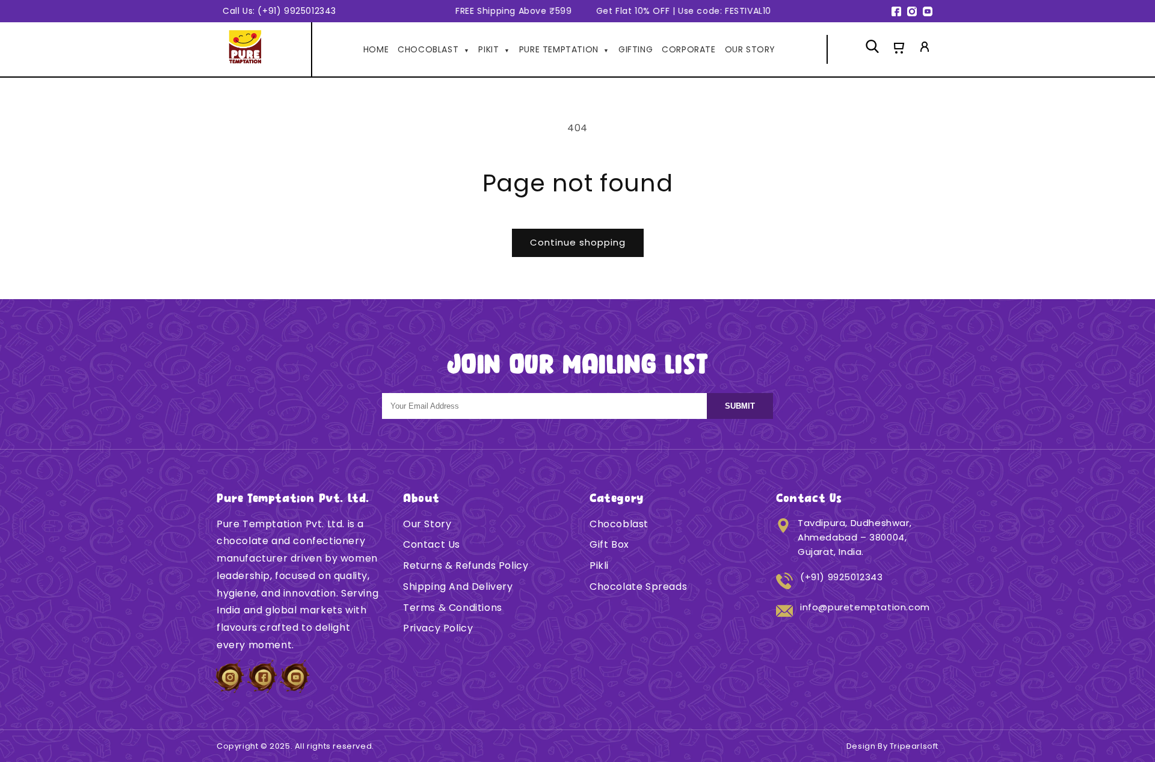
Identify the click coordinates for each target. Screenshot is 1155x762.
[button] (898, 49)
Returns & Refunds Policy (465, 565)
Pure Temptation (564, 49)
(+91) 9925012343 (841, 577)
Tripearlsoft (914, 746)
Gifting (635, 49)
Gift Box (609, 544)
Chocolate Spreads (638, 586)
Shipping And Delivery (458, 586)
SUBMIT (740, 405)
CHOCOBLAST (433, 49)
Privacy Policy (438, 628)
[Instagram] (912, 11)
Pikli (599, 565)
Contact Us (431, 544)
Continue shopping (578, 242)
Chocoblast (619, 524)
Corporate (688, 49)
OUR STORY (750, 49)
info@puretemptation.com (865, 607)
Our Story (427, 524)
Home (376, 49)
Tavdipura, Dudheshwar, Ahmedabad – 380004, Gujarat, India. (854, 537)
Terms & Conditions (452, 608)
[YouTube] (927, 11)
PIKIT (494, 49)
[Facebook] (896, 11)
